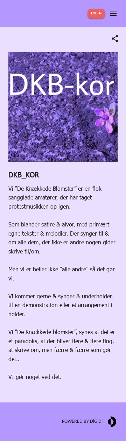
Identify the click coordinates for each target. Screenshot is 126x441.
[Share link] (114, 38)
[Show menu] (113, 13)
